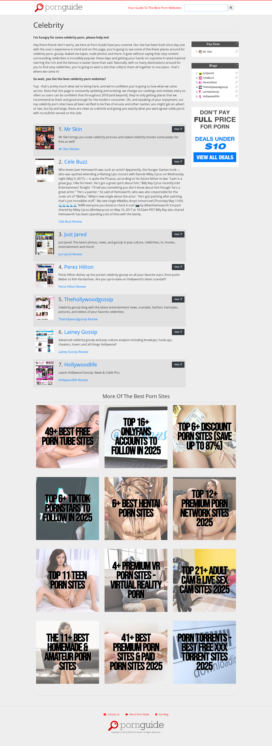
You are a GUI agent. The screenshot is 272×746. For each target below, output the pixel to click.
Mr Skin (73, 128)
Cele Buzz (75, 161)
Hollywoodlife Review (73, 380)
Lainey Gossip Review (73, 352)
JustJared (208, 73)
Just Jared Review (70, 254)
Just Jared (75, 234)
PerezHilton (210, 82)
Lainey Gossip (80, 331)
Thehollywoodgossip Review (78, 319)
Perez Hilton (79, 266)
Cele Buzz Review (70, 222)
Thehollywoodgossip (88, 299)
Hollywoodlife (80, 364)
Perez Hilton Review (72, 287)
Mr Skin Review (68, 149)
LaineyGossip (211, 91)
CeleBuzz (208, 77)
